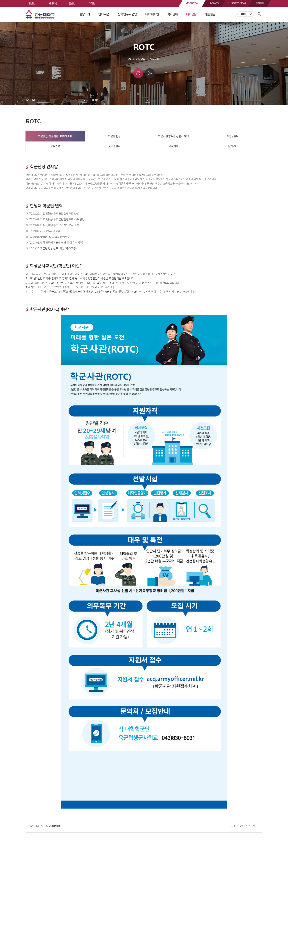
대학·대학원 (152, 14)
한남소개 (85, 14)
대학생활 (191, 14)
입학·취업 (103, 14)
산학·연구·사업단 (127, 14)
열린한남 (210, 14)
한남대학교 (40, 14)
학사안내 (172, 14)
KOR (243, 14)
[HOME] (129, 59)
